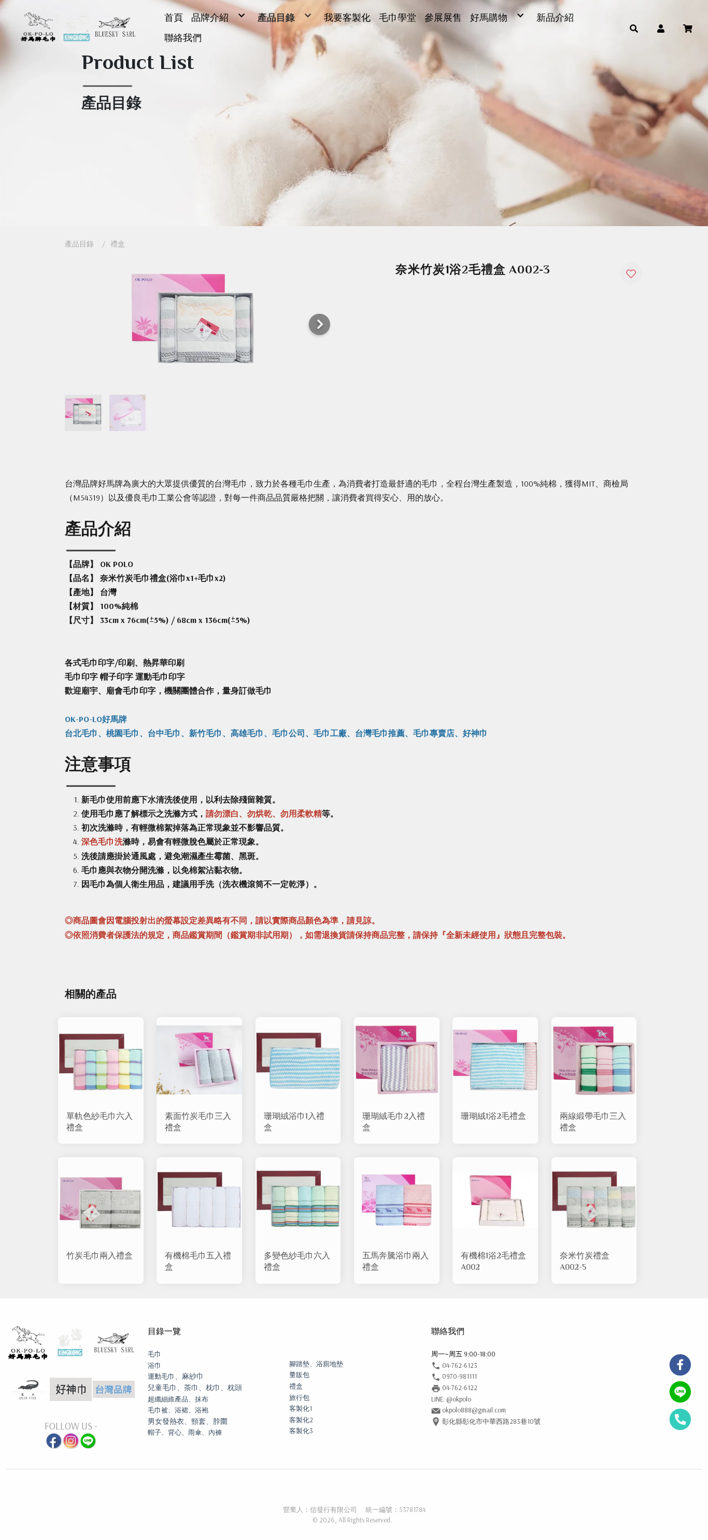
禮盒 (117, 243)
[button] (633, 27)
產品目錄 (79, 243)
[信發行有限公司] (77, 27)
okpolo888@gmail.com (473, 1410)
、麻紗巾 (176, 1376)
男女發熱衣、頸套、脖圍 (188, 1421)
